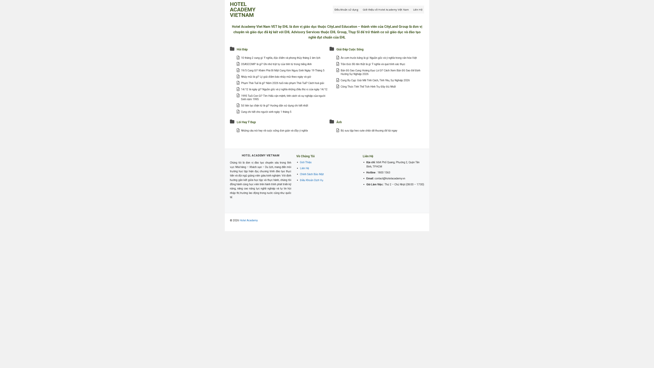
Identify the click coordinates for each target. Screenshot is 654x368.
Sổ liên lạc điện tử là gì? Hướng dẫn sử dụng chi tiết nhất (274, 105)
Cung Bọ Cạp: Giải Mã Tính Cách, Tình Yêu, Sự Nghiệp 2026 (375, 80)
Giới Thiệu (306, 162)
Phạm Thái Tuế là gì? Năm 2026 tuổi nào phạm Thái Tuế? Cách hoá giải (282, 83)
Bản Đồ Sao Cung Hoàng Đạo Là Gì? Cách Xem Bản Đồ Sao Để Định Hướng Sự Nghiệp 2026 (380, 72)
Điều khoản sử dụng (346, 9)
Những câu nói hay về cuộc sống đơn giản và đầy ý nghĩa (274, 130)
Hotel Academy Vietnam (242, 9)
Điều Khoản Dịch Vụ (311, 180)
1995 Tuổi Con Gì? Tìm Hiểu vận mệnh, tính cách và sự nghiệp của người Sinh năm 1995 (283, 97)
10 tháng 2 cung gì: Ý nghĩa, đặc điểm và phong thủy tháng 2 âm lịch (280, 57)
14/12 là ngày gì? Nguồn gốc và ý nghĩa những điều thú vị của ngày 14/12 (284, 89)
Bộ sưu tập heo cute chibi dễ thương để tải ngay (369, 130)
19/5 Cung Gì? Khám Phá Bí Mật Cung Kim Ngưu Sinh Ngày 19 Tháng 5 (282, 70)
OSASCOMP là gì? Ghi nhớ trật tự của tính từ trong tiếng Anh (276, 64)
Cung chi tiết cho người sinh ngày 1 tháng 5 (266, 111)
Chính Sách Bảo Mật (312, 174)
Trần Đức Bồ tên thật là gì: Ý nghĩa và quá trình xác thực (373, 64)
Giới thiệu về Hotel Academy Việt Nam (386, 9)
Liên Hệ (417, 9)
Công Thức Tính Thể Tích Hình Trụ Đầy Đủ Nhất (368, 86)
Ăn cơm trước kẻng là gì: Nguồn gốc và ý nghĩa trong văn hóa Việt (379, 57)
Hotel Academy (249, 220)
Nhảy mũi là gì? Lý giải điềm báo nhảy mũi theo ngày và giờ (276, 76)
